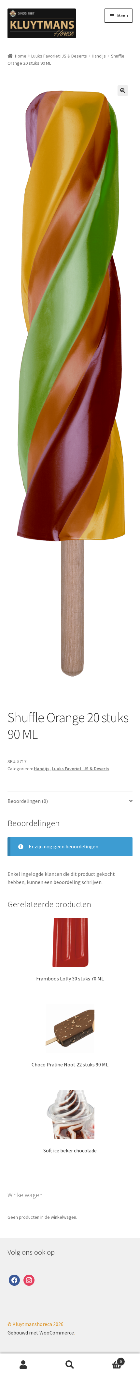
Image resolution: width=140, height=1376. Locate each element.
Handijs (99, 56)
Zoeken (70, 1365)
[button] (123, 90)
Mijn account (23, 1365)
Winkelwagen (107, 1359)
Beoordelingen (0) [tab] (27, 801)
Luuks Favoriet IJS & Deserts (59, 56)
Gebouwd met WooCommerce (40, 1332)
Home (20, 56)
